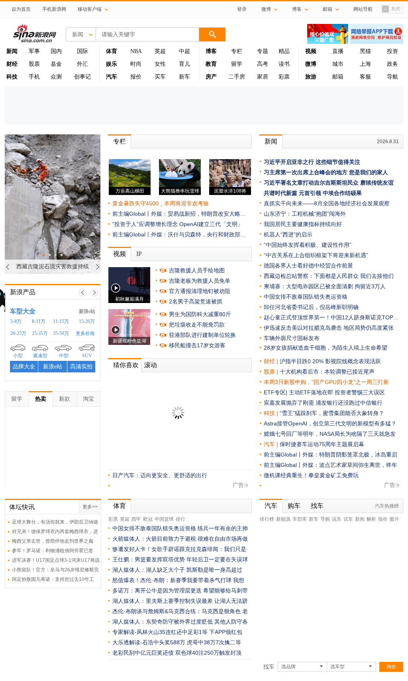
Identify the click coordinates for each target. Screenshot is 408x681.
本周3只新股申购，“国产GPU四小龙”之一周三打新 (326, 382)
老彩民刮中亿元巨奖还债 (143, 653)
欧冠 (148, 519)
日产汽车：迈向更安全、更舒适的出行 (159, 475)
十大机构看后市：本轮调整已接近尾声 (327, 371)
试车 (348, 519)
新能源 (283, 519)
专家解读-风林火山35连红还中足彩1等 (160, 632)
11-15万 (61, 321)
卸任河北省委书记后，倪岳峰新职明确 (311, 307)
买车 (160, 77)
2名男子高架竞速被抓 (195, 301)
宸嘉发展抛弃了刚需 (289, 403)
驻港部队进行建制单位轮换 (202, 335)
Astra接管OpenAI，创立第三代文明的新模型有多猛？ (330, 423)
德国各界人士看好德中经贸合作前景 (308, 265)
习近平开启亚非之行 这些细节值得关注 (312, 162)
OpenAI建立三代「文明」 (211, 224)
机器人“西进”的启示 (288, 234)
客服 (365, 77)
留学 (236, 64)
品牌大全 (24, 367)
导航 (392, 77)
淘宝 (88, 399)
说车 (336, 519)
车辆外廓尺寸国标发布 (292, 338)
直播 (337, 51)
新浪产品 (22, 292)
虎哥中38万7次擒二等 (214, 642)
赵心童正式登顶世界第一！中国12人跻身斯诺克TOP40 (331, 317)
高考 (262, 64)
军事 (34, 51)
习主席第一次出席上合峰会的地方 (305, 172)
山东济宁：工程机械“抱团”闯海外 (305, 214)
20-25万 (18, 333)
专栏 (236, 51)
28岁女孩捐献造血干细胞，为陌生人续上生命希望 (325, 347)
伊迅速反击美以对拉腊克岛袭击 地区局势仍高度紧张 (329, 328)
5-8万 (16, 321)
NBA (136, 51)
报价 (135, 77)
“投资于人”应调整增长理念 (145, 224)
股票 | (272, 371)
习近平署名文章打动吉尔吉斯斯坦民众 (311, 182)
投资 (392, 51)
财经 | (272, 361)
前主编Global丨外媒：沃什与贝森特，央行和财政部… (179, 234)
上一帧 (82, 292)
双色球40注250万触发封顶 (208, 653)
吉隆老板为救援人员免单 (199, 281)
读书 (284, 64)
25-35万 (40, 333)
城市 (337, 64)
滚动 (150, 365)
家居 (262, 77)
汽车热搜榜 (387, 506)
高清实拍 (81, 367)
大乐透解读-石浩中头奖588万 (148, 642)
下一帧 (94, 292)
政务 (392, 64)
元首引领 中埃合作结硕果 (330, 193)
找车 (317, 505)
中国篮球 (164, 519)
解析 (371, 519)
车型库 (299, 519)
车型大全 (22, 311)
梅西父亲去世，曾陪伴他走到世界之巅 (52, 541)
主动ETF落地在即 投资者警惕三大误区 (337, 392)
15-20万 (87, 321)
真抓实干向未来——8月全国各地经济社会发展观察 (327, 203)
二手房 (236, 77)
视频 (119, 253)
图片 (394, 519)
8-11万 (38, 321)
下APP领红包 (225, 632)
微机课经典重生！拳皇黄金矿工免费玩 (311, 475)
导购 (325, 519)
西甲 (136, 519)
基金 (56, 64)
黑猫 (365, 51)
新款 (64, 399)
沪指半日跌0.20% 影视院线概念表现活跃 (330, 361)
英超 (160, 51)
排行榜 (267, 519)
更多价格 (85, 333)
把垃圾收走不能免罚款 (197, 324)
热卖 (40, 399)
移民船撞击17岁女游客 (197, 345)
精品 (284, 51)
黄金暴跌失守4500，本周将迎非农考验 (160, 203)
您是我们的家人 (368, 172)
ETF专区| (276, 392)
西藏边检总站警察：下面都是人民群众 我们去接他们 (329, 276)
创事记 (82, 77)
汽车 (269, 444)
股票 (34, 64)
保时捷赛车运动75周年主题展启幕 (322, 444)
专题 (262, 51)
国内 (56, 51)
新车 (184, 77)
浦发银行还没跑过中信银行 (349, 403)
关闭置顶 (390, 9)
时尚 (135, 64)
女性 (160, 64)
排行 (180, 519)
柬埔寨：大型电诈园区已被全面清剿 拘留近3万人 (325, 286)
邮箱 (337, 77)
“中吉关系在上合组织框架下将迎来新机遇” (316, 255)
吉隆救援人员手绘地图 (197, 270)
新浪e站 (87, 311)
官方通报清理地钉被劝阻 (199, 291)
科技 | (272, 413)
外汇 (82, 64)
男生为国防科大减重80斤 (200, 314)
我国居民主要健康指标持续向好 (303, 224)
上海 (365, 64)
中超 (184, 51)
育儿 (184, 64)
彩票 (284, 77)
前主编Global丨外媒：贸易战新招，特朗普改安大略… (179, 214)
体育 (119, 505)
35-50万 (61, 333)
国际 (82, 51)
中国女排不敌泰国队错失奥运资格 (305, 296)
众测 (56, 77)
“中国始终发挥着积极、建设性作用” (307, 245)
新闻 (271, 141)
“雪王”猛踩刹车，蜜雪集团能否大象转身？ (332, 413)
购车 (294, 505)
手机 (34, 77)
